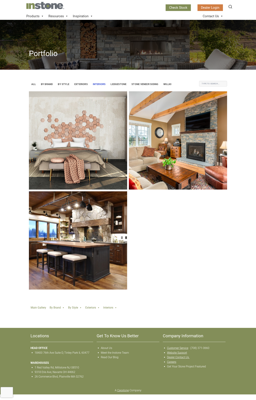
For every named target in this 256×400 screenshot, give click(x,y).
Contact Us (211, 16)
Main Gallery (38, 307)
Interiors (99, 84)
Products (33, 16)
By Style (63, 84)
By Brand (47, 84)
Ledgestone (118, 84)
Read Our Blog (109, 357)
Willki (167, 84)
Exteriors (81, 84)
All (33, 84)
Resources (56, 16)
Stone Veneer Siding (144, 84)
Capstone (123, 390)
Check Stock (178, 8)
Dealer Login (210, 8)
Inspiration (81, 16)
